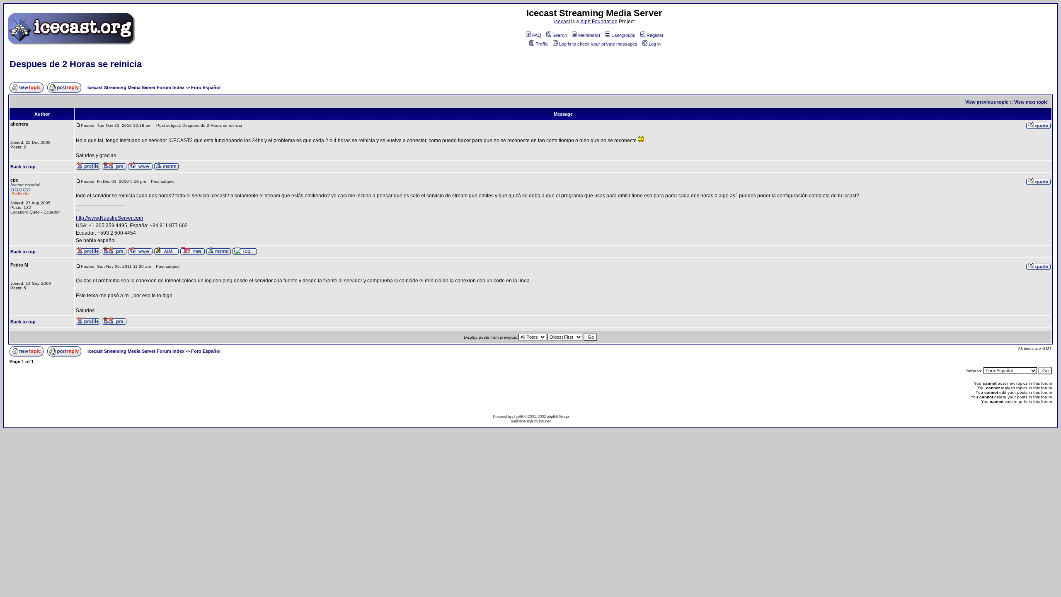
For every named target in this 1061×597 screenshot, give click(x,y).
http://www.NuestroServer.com (109, 218)
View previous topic (986, 102)
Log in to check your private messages (598, 43)
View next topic (1031, 102)
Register (655, 35)
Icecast (562, 21)
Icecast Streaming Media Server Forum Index (135, 87)
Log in (655, 43)
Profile (541, 43)
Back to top (23, 166)
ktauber (544, 421)
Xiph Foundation (599, 21)
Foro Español (205, 87)
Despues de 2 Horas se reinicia (76, 64)
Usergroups (623, 35)
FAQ (536, 35)
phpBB (517, 416)
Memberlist (589, 35)
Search (559, 35)
